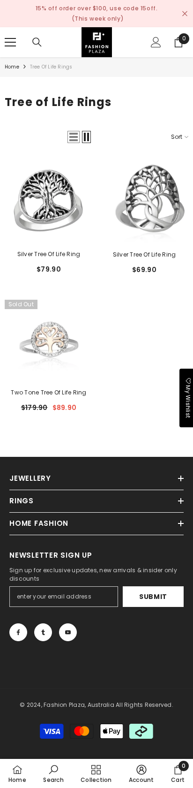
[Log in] (156, 42)
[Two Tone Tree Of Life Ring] (49, 340)
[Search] (37, 42)
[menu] (10, 42)
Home (12, 66)
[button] (73, 137)
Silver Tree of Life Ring (144, 254)
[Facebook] (18, 632)
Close (184, 13)
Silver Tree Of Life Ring (49, 254)
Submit (153, 596)
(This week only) (98, 19)
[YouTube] (68, 632)
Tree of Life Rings (51, 66)
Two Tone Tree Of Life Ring (48, 392)
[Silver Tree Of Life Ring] (49, 201)
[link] (53, 773)
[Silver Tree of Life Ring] (144, 201)
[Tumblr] (43, 632)
